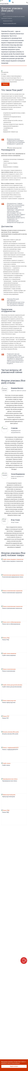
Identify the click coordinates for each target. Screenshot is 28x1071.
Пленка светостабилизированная (11, 624)
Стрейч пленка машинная (9, 655)
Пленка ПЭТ (5, 718)
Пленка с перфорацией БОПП (10, 749)
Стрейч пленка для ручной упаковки (12, 686)
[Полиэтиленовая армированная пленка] (14, 575)
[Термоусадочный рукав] (14, 795)
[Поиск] (12, 2)
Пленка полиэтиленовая (8, 671)
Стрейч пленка (6, 765)
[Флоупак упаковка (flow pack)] (14, 732)
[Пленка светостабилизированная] (14, 622)
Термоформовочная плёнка (9, 781)
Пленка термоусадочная (8, 702)
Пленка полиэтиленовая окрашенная (12, 592)
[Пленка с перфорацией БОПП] (14, 748)
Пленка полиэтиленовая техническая (12, 608)
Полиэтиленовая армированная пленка (12, 577)
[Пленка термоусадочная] (14, 701)
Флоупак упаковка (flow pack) (10, 734)
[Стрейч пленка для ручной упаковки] (14, 685)
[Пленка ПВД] (14, 810)
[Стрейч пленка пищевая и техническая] (14, 559)
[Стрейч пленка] (14, 763)
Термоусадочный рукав (8, 796)
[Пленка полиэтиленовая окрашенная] (14, 591)
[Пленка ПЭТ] (14, 716)
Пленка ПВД (5, 812)
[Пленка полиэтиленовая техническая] (14, 606)
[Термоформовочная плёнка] (14, 779)
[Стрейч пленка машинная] (14, 653)
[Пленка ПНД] (14, 638)
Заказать (5, 84)
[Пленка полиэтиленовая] (14, 669)
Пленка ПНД (5, 639)
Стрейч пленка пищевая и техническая (12, 561)
